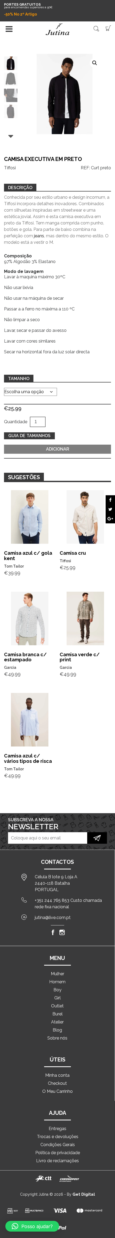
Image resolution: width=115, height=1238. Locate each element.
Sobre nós (57, 1038)
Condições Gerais (57, 1144)
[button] (94, 63)
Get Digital (83, 1194)
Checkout (57, 1083)
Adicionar (57, 449)
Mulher (57, 973)
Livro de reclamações (57, 1160)
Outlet (57, 1005)
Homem (57, 981)
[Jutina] (57, 29)
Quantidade (15, 421)
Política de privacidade (57, 1152)
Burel (57, 1013)
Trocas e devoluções (57, 1136)
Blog (57, 1030)
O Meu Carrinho (57, 1091)
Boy (57, 989)
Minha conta (57, 1075)
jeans (39, 235)
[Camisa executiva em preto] (110, 500)
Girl (57, 997)
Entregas (57, 1128)
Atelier (57, 1022)
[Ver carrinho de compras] (108, 27)
